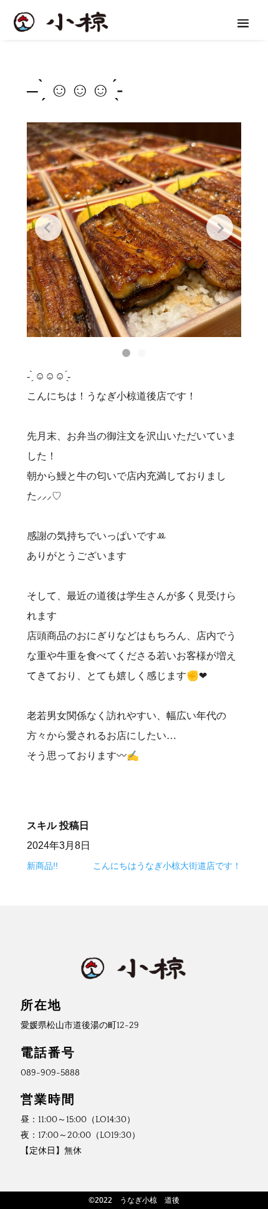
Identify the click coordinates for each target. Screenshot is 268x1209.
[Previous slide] (48, 227)
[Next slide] (219, 227)
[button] (126, 353)
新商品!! (42, 866)
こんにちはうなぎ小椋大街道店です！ (167, 866)
